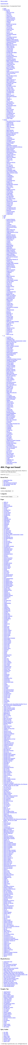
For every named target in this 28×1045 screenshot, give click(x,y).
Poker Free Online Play (8, 969)
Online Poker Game (7, 970)
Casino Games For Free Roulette (10, 968)
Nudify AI (8, 324)
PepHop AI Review (10, 369)
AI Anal (8, 74)
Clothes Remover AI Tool (12, 232)
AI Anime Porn (9, 444)
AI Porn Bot (9, 168)
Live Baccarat (6, 1008)
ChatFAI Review (10, 264)
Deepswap (8, 210)
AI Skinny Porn (9, 88)
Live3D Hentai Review (11, 253)
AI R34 (8, 100)
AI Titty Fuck (9, 214)
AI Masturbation (10, 176)
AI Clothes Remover (11, 209)
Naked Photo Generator (11, 145)
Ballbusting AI (9, 246)
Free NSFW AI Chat (11, 86)
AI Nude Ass (9, 329)
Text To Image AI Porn (11, 171)
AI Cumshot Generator (11, 37)
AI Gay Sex (9, 30)
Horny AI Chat (9, 334)
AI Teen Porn (9, 463)
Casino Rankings (7, 1000)
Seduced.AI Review (11, 220)
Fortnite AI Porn (10, 29)
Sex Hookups (6, 1020)
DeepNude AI (9, 313)
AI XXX (8, 302)
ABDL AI (8, 126)
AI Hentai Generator (11, 59)
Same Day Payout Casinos (9, 1017)
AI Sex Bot (8, 315)
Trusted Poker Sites (7, 480)
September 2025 (7, 1038)
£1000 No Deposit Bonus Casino (11, 978)
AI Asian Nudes (10, 55)
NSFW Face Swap (10, 17)
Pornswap (8, 312)
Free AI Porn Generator (11, 446)
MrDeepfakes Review (11, 237)
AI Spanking (9, 137)
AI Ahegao (8, 108)
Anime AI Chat (9, 123)
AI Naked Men (9, 62)
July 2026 (5, 1032)
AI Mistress (9, 272)
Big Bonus (5, 481)
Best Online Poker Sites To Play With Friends (13, 973)
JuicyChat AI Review (11, 382)
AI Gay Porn (9, 421)
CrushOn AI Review (11, 154)
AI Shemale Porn (10, 103)
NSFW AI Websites (10, 267)
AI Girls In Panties (10, 211)
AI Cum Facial (9, 192)
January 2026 (6, 1036)
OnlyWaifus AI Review (11, 374)
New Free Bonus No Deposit (10, 482)
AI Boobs (8, 144)
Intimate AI (8, 243)
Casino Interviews (7, 999)
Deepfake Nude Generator (12, 263)
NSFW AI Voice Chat (11, 342)
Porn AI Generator (10, 417)
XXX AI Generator (10, 269)
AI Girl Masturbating (11, 413)
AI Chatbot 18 (9, 166)
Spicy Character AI (10, 115)
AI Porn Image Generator (12, 280)
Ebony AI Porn (9, 187)
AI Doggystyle (9, 212)
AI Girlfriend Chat (10, 113)
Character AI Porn (10, 328)
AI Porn (8, 287)
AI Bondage (9, 179)
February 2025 (6, 1040)
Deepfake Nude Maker (11, 52)
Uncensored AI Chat (11, 207)
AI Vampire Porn (10, 92)
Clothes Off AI (9, 338)
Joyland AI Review (10, 219)
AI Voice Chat (9, 221)
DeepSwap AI (9, 368)
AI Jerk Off (9, 381)
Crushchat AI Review (11, 42)
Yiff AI (8, 228)
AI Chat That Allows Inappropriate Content (16, 340)
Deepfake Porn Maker (11, 443)
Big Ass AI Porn (10, 109)
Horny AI (8, 93)
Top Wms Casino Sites (8, 981)
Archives (3, 491)
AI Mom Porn (9, 51)
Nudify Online (9, 194)
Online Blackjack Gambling (9, 979)
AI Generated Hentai (11, 353)
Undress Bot (9, 247)
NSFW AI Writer (10, 124)
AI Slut (8, 356)
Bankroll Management (8, 997)
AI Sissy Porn (9, 351)
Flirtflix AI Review (10, 250)
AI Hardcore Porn (10, 298)
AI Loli (8, 31)
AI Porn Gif (9, 330)
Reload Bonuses (7, 1016)
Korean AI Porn (10, 441)
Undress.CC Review (11, 225)
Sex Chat (5, 1019)
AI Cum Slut (9, 28)
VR (4, 218)
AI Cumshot (9, 78)
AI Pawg (8, 136)
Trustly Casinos (6, 1025)
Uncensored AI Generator (12, 307)
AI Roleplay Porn (10, 339)
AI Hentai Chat (9, 83)
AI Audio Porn (9, 48)
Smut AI (8, 308)
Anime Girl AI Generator (12, 256)
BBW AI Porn (9, 299)
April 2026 (5, 1034)
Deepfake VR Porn (10, 189)
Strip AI (8, 11)
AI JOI (7, 161)
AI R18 (8, 223)
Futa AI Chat (9, 158)
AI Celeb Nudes (10, 196)
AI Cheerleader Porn (11, 291)
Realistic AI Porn (10, 286)
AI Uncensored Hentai (11, 227)
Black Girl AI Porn (10, 68)
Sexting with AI (9, 271)
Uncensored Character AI (12, 259)
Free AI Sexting (9, 418)
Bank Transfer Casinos (8, 995)
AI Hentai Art (9, 77)
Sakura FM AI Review (11, 392)
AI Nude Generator (10, 366)
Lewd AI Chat (9, 202)
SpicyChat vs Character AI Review (14, 146)
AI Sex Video (9, 118)
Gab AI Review (9, 153)
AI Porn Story (9, 159)
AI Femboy (9, 224)
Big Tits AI (8, 106)
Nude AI (8, 326)
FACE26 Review (10, 383)
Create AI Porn (9, 278)
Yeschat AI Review (10, 150)
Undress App (9, 205)
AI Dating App (9, 65)
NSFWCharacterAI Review (12, 40)
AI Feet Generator (10, 139)
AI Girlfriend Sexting (11, 397)
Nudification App (10, 238)
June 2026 (5, 1033)
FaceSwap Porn (9, 114)
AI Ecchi (8, 163)
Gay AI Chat (9, 53)
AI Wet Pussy (9, 306)
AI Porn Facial (9, 405)
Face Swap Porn (10, 453)
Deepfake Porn (9, 156)
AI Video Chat (9, 387)
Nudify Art (8, 435)
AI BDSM (8, 428)
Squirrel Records (4, 3)
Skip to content (4, 1)
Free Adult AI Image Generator (13, 121)
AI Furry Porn (9, 87)
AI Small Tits (9, 430)
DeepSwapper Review (11, 152)
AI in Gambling (7, 994)
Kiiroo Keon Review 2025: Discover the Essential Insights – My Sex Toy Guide (14, 819)
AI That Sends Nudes (11, 105)
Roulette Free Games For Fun (10, 982)
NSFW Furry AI (10, 131)
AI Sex (8, 70)
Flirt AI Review (9, 43)
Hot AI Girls (9, 390)
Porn (4, 216)
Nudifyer (8, 274)
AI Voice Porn (9, 240)
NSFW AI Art (9, 325)
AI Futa (8, 273)
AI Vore (8, 128)
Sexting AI (8, 320)
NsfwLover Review (10, 162)
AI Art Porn (9, 395)
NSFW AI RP (9, 388)
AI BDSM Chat (10, 459)
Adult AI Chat (9, 401)
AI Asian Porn (9, 457)
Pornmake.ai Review (11, 134)
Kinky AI (8, 268)
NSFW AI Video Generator (12, 321)
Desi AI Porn (9, 199)
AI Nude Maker (10, 364)
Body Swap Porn (10, 135)
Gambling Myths (7, 1004)
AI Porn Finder (9, 262)
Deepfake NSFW (10, 414)
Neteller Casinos (7, 1012)
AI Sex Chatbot (9, 378)
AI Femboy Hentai (10, 141)
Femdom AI (9, 181)
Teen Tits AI (9, 282)
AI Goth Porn (9, 434)
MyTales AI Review (11, 370)
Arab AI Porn (9, 185)
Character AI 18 (10, 117)
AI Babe (8, 290)
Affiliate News (6, 993)
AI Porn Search (9, 349)
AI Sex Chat (9, 285)
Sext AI (8, 431)
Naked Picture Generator (12, 352)
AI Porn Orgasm (10, 403)
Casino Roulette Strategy (9, 985)
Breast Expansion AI (11, 60)
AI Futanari (9, 140)
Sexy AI (8, 97)
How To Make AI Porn (11, 75)
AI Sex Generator (10, 127)
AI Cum (8, 449)
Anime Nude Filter (10, 64)
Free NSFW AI (9, 197)
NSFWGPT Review (11, 249)
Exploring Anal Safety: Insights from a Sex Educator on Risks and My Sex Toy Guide (15, 785)
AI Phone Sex (9, 183)
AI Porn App (9, 409)
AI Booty (8, 242)
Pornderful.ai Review (11, 236)
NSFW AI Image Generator (12, 71)
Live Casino (6, 1010)
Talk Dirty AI (9, 439)
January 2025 (6, 1041)
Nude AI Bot (9, 25)
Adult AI (8, 408)
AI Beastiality (9, 193)
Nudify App (9, 391)
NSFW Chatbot (9, 355)
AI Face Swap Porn (10, 73)
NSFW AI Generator (11, 295)
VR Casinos (6, 1026)
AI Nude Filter (9, 317)
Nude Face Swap (10, 12)
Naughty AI (9, 260)
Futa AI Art (8, 15)
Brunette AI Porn (10, 412)
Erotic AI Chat (9, 316)
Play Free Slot (6, 485)
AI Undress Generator (11, 34)
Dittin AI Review (10, 373)
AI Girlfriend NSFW (11, 361)
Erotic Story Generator (11, 419)
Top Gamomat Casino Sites (9, 484)
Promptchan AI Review (11, 56)
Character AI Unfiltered (11, 201)
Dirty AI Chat (9, 104)
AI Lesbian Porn (10, 91)
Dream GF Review (10, 167)
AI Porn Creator (10, 281)
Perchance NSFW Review (12, 39)
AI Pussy (8, 174)
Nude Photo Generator (11, 96)
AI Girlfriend (9, 175)
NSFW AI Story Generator (12, 61)
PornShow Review (10, 265)
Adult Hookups (6, 991)
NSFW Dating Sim (10, 229)
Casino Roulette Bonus (8, 986)
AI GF (7, 333)
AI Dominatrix (9, 69)
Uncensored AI (9, 57)
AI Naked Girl (9, 112)
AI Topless (8, 206)
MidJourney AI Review (11, 44)
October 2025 (6, 1037)
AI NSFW (8, 422)
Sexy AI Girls (9, 101)
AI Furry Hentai (10, 344)
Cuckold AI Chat (10, 20)
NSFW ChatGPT (10, 95)
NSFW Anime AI (10, 81)
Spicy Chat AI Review (11, 384)
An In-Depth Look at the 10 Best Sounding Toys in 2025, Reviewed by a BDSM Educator (15, 704)
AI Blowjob (9, 277)
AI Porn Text (9, 16)
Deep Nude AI (9, 386)
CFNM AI (8, 357)
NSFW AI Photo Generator (12, 346)
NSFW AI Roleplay (10, 415)
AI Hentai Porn (9, 122)
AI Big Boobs (9, 190)
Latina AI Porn (9, 110)
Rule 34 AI (8, 452)
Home (4, 8)
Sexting (5, 119)
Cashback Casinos (7, 998)
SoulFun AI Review (10, 251)
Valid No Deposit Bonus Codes (10, 983)
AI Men (8, 393)
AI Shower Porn (10, 289)
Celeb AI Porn (9, 318)
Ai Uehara (8, 337)
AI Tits (7, 458)
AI (4, 335)
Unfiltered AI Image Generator (13, 440)
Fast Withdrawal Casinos (9, 1003)
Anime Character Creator (12, 172)
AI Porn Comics (10, 362)
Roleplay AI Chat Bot (11, 24)
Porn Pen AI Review (11, 375)
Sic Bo (5, 1022)
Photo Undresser (10, 343)
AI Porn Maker (9, 245)
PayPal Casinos (6, 1015)
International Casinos (8, 1007)
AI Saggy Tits (9, 404)
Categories (3, 496)
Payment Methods (7, 1013)
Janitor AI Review (10, 254)
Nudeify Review (10, 149)
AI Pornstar (9, 432)
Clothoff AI (9, 99)
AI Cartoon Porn (10, 322)
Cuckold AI (9, 26)
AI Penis (8, 241)
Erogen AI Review (10, 148)
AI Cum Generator (10, 448)
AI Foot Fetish (9, 50)
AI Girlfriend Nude (10, 396)
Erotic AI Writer (10, 143)
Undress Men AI (10, 38)
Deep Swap (9, 436)
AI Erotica (8, 13)
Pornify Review (9, 371)
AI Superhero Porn (10, 296)
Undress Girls (9, 377)
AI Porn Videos (9, 454)
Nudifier (8, 400)
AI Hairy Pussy (9, 406)
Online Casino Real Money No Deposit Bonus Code (15, 974)
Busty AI (8, 258)
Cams (4, 215)
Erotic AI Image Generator (12, 132)
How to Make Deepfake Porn (13, 423)
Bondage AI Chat (10, 294)
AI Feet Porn (9, 450)
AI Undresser (9, 331)
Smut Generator (9, 130)
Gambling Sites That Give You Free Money (13, 972)
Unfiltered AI (9, 300)
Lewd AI (8, 311)
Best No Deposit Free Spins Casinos (11, 975)
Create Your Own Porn (11, 462)
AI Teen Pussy (9, 410)
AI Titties (8, 22)
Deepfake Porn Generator (12, 184)
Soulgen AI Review (10, 18)
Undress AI (8, 284)
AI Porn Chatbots (10, 66)
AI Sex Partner (9, 347)
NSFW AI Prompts (10, 399)
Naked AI (8, 21)
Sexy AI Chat (9, 165)
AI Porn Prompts (10, 309)
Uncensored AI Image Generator (13, 359)
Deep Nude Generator (11, 82)
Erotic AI (8, 35)
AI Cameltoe (9, 178)
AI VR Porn (9, 461)
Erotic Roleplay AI (10, 456)
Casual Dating (6, 1002)
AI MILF (8, 188)
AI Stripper (8, 427)
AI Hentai (8, 233)
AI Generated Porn (10, 180)
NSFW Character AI (11, 79)
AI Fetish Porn (9, 426)
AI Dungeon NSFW (11, 255)
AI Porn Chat (9, 303)
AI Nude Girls (9, 203)
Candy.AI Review (10, 47)
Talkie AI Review (10, 46)
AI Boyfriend (9, 293)
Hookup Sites (6, 9)
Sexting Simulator (10, 379)
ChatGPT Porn (9, 304)
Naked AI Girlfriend (11, 157)
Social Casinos (6, 1024)
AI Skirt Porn (9, 424)
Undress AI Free (10, 231)
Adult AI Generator (10, 365)
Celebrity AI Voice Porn (11, 360)
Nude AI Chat (9, 33)
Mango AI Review (10, 276)
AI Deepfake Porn (10, 445)
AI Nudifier (9, 437)
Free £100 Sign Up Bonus (9, 977)
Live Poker (5, 1011)
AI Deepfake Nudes (10, 170)
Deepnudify (9, 84)
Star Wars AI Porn (10, 90)
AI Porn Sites (9, 348)
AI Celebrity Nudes (10, 198)
